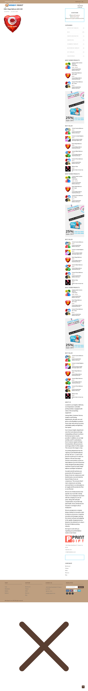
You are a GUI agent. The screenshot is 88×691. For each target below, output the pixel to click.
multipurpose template (73, 48)
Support (34, 5)
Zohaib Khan (6, 11)
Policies (66, 568)
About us (67, 572)
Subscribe (81, 587)
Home (28, 5)
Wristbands (7, 588)
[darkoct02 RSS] (80, 18)
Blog (68, 32)
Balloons (7, 593)
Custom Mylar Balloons (77, 151)
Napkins (6, 591)
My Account (67, 566)
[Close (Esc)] (86, 1)
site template (70, 52)
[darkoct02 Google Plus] (70, 18)
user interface (71, 56)
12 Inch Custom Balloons (77, 128)
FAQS (66, 570)
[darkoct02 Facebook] (75, 15)
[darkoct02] (14, 5)
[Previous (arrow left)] (2, 345)
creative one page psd (72, 36)
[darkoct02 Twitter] (74, 16)
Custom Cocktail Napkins (77, 136)
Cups (6, 586)
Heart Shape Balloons (77, 72)
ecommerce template (72, 44)
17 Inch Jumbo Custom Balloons (77, 63)
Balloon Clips (75, 166)
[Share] (83, 1)
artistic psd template (73, 28)
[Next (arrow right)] (85, 345)
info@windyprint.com (50, 593)
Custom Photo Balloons (77, 81)
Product (42, 5)
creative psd (70, 40)
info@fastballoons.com (71, 552)
